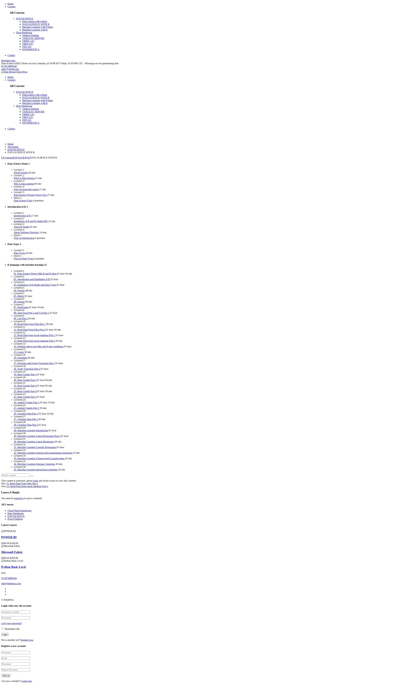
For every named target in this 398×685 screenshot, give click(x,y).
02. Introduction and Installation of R (32, 279)
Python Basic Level (13, 567)
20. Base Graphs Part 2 (25, 380)
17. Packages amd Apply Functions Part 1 (34, 363)
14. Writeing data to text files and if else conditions (39, 346)
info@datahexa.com (11, 583)
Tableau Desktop (30, 35)
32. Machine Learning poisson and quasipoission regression (43, 453)
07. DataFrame (21, 307)
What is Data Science (24, 178)
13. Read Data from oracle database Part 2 (35, 341)
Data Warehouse (24, 32)
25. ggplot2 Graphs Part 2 (27, 408)
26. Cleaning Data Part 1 (26, 413)
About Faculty (21, 172)
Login (12, 60)
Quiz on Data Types (24, 258)
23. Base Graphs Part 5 (25, 397)
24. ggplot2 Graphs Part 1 (27, 402)
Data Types (19, 253)
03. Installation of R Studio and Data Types (35, 285)
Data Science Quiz (23, 200)
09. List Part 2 (21, 318)
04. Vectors (19, 290)
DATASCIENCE (24, 18)
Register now (27, 640)
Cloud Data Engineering (19, 510)
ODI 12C (27, 46)
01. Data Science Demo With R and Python (35, 273)
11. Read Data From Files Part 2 (30, 329)
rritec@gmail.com (10, 69)
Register (5, 60)
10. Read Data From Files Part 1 (30, 324)
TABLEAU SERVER (33, 38)
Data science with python (34, 21)
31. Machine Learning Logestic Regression (35, 447)
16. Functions (21, 357)
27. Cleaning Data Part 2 (26, 419)
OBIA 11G (27, 43)
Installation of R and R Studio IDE (31, 221)
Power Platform (15, 519)
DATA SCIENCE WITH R (35, 24)
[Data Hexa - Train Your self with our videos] (7, 71)
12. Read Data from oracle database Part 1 (35, 335)
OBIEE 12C (28, 41)
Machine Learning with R (35, 29)
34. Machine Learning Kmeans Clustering (35, 464)
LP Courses (7, 157)
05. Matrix (19, 296)
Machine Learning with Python (37, 27)
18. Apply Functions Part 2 (27, 369)
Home (10, 3)
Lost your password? (11, 623)
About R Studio (22, 227)
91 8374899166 (9, 66)
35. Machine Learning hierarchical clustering (36, 469)
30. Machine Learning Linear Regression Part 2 (37, 436)
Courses (11, 6)
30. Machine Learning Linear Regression (34, 441)
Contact (11, 55)
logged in (18, 498)
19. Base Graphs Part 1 (25, 374)
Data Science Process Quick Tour (30, 195)
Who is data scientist (24, 183)
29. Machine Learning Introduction (31, 430)
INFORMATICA (30, 49)
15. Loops (19, 352)
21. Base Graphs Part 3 (25, 385)
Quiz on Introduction (24, 238)
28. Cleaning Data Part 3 (26, 425)
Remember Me (12, 629)
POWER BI (8, 537)
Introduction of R (22, 215)
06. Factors (19, 301)
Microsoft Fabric (12, 552)
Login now (26, 681)
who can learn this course (26, 189)
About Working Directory (27, 232)
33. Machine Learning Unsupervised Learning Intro (39, 458)
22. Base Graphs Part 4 (25, 391)
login (35, 480)
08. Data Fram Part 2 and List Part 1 (32, 313)
